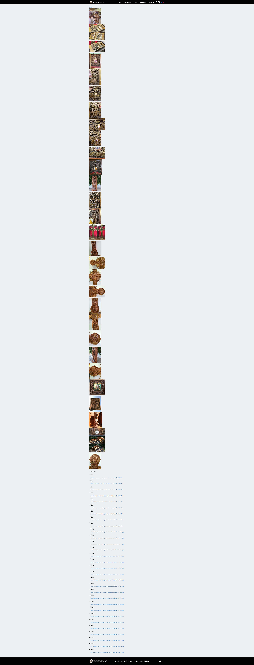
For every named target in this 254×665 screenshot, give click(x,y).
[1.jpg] (95, 23)
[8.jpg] (97, 129)
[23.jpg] (95, 362)
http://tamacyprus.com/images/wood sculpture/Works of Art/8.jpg (107, 520)
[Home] (96, 2)
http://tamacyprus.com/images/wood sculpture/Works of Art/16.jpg (107, 568)
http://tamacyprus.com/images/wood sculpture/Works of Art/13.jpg (107, 550)
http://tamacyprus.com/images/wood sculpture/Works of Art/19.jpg (107, 586)
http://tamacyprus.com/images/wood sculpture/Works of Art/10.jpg (107, 532)
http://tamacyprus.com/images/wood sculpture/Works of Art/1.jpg (107, 477)
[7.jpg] (95, 117)
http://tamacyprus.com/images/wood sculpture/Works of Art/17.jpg (107, 574)
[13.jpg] (95, 207)
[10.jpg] (97, 158)
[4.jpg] (95, 68)
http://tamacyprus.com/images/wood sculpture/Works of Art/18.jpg (107, 580)
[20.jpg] (95, 313)
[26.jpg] (97, 395)
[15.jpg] (97, 239)
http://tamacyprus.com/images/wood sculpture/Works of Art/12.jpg (107, 544)
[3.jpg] (97, 52)
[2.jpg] (97, 39)
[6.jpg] (95, 101)
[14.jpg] (95, 223)
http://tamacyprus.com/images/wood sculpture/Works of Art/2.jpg (107, 483)
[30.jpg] (97, 452)
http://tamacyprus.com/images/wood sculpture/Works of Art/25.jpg (107, 616)
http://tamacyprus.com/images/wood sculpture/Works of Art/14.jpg (107, 556)
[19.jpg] (97, 297)
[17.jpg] (97, 268)
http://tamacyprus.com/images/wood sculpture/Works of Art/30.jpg (107, 646)
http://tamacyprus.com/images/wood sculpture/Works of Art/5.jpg (107, 502)
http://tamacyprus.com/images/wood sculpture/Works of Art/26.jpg (107, 622)
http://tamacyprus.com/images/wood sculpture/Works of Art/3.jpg (107, 490)
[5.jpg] (95, 84)
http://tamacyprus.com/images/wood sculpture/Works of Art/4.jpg (107, 496)
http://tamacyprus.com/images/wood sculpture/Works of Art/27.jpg (107, 628)
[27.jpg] (95, 411)
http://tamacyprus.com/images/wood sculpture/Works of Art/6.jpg (107, 508)
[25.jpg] (95, 378)
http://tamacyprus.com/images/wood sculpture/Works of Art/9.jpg (107, 526)
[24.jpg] (95, 468)
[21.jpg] (95, 329)
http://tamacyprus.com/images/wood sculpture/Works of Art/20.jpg (107, 592)
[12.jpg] (95, 191)
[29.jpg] (97, 435)
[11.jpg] (95, 174)
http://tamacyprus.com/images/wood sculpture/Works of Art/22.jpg (107, 604)
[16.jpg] (95, 256)
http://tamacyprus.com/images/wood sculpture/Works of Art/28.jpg (107, 634)
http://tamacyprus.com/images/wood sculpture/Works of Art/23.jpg (107, 610)
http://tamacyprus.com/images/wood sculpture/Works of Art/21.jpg (107, 598)
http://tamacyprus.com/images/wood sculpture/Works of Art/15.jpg (107, 562)
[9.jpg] (95, 146)
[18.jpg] (95, 284)
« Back (90, 7)
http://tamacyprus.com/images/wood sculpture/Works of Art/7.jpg (107, 514)
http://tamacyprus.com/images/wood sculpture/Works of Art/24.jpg (107, 652)
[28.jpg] (95, 427)
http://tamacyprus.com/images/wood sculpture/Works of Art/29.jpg (107, 640)
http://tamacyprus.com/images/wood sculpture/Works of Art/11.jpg (107, 538)
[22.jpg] (95, 346)
